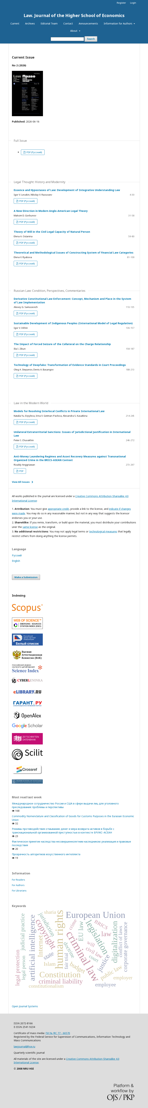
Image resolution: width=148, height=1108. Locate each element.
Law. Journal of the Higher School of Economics (74, 15)
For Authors (18, 885)
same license (30, 527)
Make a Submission (26, 577)
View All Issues (21, 482)
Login (133, 2)
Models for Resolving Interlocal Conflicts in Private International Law (59, 411)
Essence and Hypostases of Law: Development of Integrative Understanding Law (67, 190)
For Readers (18, 879)
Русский (17, 555)
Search (91, 39)
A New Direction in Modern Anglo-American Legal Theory (51, 211)
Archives (30, 23)
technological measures (103, 531)
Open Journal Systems (25, 1006)
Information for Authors (118, 23)
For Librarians (19, 890)
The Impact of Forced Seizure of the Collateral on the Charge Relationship (62, 344)
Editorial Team (49, 23)
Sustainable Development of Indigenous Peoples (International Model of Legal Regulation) (73, 323)
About (74, 30)
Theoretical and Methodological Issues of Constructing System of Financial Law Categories (73, 252)
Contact (68, 23)
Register (121, 2)
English (16, 561)
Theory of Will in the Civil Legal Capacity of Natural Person (52, 231)
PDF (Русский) (34, 152)
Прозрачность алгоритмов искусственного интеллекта (46, 854)
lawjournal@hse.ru (24, 1046)
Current (14, 23)
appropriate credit (58, 509)
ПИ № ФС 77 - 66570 (57, 1033)
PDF (21, 471)
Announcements (88, 23)
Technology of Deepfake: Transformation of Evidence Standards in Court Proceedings (70, 365)
